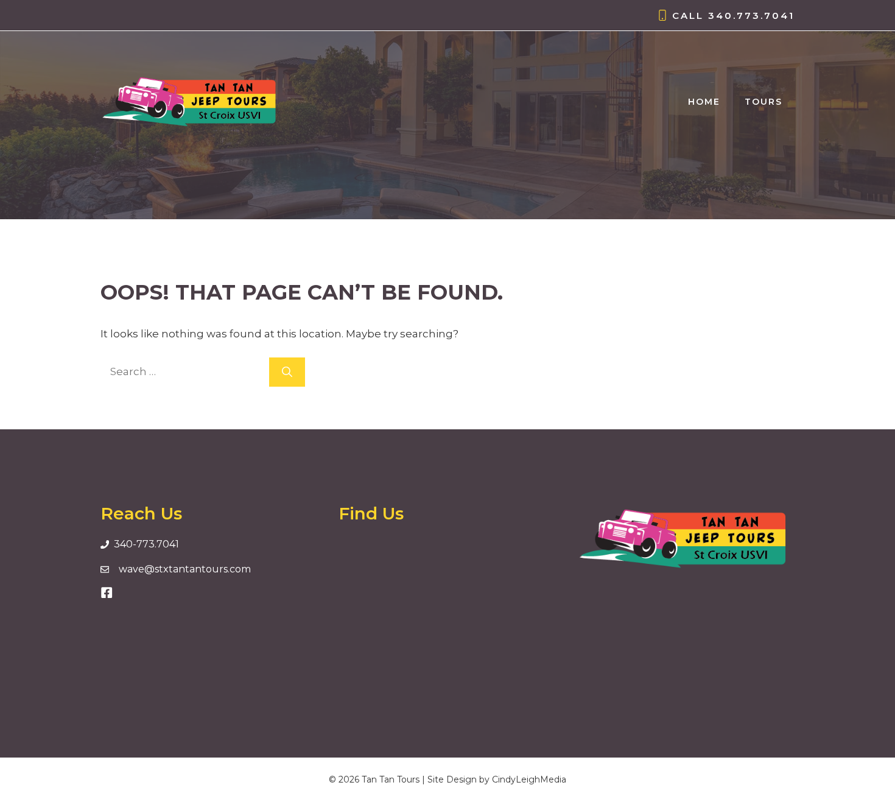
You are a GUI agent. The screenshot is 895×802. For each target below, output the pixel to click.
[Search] (287, 372)
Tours (763, 101)
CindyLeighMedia (529, 779)
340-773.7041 (146, 544)
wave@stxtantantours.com (185, 569)
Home (704, 101)
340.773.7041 (751, 15)
